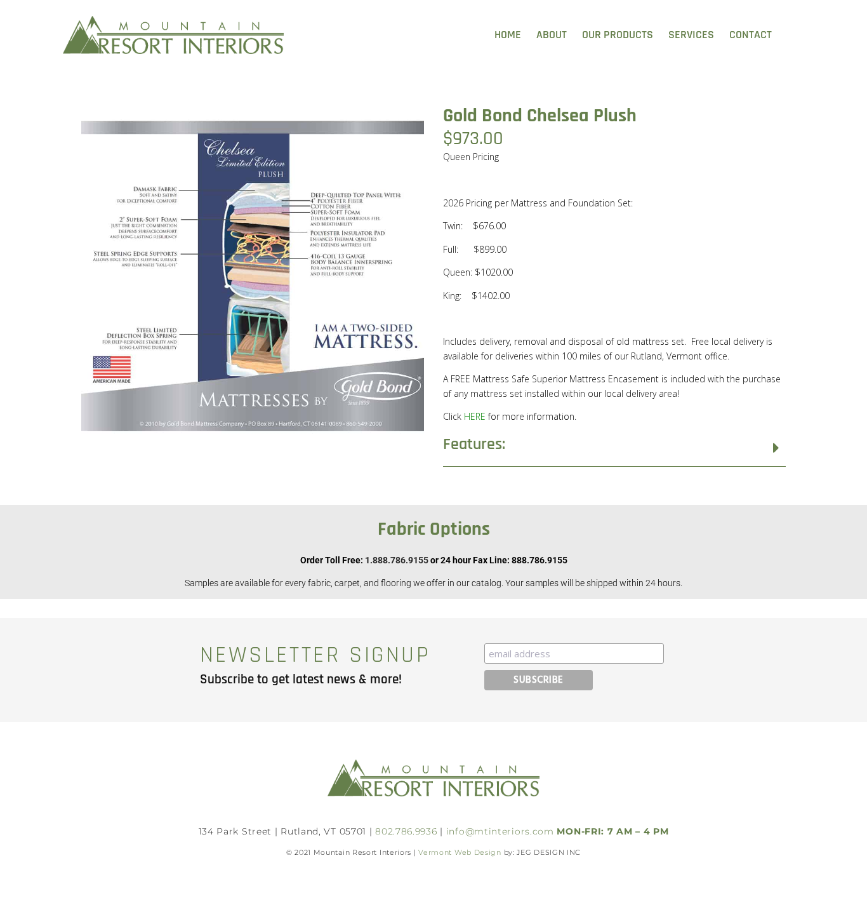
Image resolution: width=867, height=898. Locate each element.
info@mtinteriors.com (500, 831)
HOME (507, 34)
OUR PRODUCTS (617, 34)
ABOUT (551, 34)
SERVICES (691, 34)
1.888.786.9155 (396, 560)
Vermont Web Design (459, 852)
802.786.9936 (406, 831)
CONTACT (750, 34)
